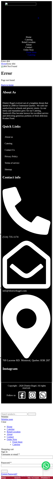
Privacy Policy (11, 156)
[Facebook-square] (21, 395)
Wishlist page (7, 419)
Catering (8, 143)
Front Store (17, 442)
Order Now (12, 439)
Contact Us (10, 150)
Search (32, 414)
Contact (10, 437)
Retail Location (13, 432)
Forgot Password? (9, 474)
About (9, 434)
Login (4, 471)
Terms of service (12, 163)
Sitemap (8, 169)
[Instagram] (32, 395)
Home (4, 64)
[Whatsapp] (42, 395)
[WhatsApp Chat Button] (46, 465)
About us (9, 137)
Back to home (7, 85)
